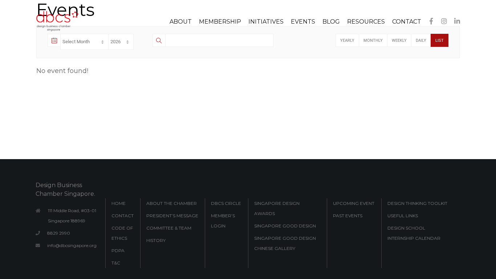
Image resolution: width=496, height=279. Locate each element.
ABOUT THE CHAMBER (171, 203)
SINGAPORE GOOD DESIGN (285, 226)
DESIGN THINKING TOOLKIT (417, 203)
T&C (115, 263)
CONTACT (122, 215)
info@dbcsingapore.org (72, 245)
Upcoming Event (353, 203)
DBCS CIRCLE (226, 203)
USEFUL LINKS (402, 215)
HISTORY (156, 240)
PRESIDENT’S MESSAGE (172, 215)
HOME (118, 203)
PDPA (118, 250)
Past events (347, 215)
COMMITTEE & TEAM (168, 228)
